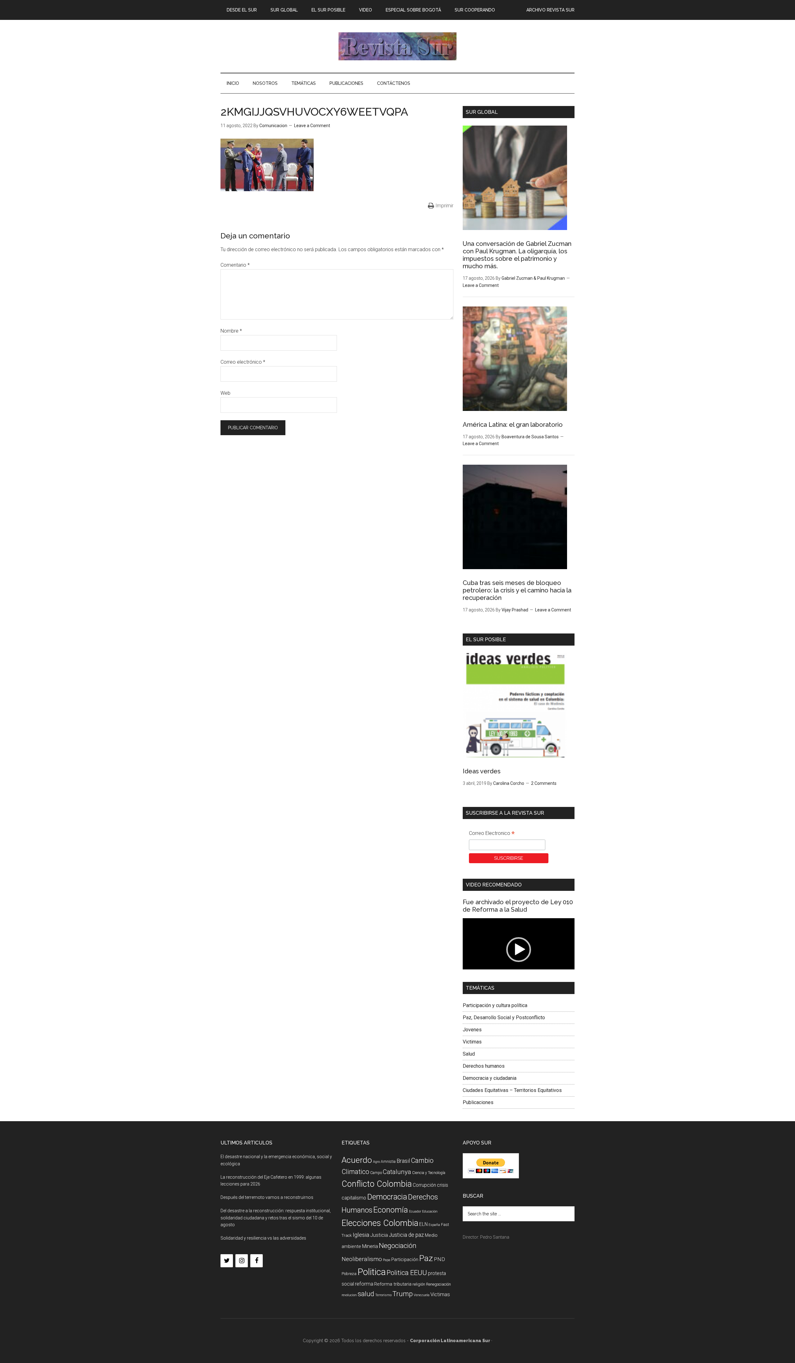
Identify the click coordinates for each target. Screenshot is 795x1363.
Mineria (370, 1246)
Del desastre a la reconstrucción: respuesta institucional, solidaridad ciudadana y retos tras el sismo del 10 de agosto (275, 1217)
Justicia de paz (406, 1235)
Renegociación (438, 1284)
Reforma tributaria (392, 1284)
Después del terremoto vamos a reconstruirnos (266, 1197)
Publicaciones (478, 1102)
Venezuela (421, 1295)
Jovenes (472, 1030)
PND (439, 1259)
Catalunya (397, 1172)
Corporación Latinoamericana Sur (397, 46)
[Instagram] (241, 1260)
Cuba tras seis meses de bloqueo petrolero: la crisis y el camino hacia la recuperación (517, 590)
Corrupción (424, 1185)
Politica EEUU (407, 1273)
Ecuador (415, 1211)
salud (366, 1294)
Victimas (472, 1042)
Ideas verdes (482, 771)
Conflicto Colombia (377, 1184)
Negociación (397, 1245)
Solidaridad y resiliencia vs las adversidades (263, 1238)
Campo (376, 1173)
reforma (364, 1284)
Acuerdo (357, 1160)
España (434, 1225)
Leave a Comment (312, 125)
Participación (404, 1259)
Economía (390, 1209)
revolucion (349, 1295)
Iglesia (361, 1234)
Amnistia (388, 1161)
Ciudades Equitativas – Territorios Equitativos (512, 1090)
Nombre (231, 331)
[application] (519, 949)
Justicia (379, 1235)
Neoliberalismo (362, 1259)
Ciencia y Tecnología (428, 1173)
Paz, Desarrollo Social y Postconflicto (504, 1017)
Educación (430, 1211)
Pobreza (349, 1273)
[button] (518, 949)
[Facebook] (256, 1260)
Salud (469, 1054)
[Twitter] (226, 1260)
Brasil (403, 1161)
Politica (371, 1272)
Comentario (235, 265)
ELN (423, 1224)
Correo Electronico (492, 834)
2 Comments (543, 783)
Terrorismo (383, 1295)
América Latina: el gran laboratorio (513, 424)
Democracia (387, 1196)
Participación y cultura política (495, 1005)
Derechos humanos (484, 1066)
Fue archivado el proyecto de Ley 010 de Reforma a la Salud (518, 905)
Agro (376, 1162)
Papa (386, 1260)
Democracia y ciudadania (489, 1078)
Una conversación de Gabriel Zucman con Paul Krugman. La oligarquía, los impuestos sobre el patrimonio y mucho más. (517, 255)
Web (225, 393)
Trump (403, 1294)
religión (418, 1284)
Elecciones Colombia (380, 1223)
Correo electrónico (242, 362)
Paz (426, 1258)
